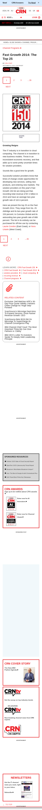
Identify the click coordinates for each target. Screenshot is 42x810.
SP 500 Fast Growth (32, 23)
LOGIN (34, 17)
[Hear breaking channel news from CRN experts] (12, 730)
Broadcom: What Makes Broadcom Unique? (20, 469)
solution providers (11, 273)
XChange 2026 (18, 23)
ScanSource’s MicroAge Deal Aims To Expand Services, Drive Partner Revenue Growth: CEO (20, 313)
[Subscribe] (26, 798)
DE (30, 11)
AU (12, 11)
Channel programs (11, 278)
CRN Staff (8, 63)
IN (8, 11)
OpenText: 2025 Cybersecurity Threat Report (20, 465)
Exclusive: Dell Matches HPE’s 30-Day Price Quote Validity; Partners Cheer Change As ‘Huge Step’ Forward (20, 304)
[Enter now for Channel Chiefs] (12, 525)
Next (8, 87)
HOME (5, 42)
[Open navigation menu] (4, 17)
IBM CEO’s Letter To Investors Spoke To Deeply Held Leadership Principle (20, 337)
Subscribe (8, 792)
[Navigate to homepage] (21, 13)
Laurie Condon (9, 226)
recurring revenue (11, 276)
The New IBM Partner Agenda (10, 669)
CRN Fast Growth (11, 270)
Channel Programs (11, 48)
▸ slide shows (14, 42)
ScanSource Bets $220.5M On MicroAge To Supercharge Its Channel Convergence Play (18, 321)
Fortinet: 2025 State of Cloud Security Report (20, 461)
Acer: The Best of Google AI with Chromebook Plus (22, 473)
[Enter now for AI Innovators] (12, 510)
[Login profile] (39, 17)
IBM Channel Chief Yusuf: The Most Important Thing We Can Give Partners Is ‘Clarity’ (21, 329)
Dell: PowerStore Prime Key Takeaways (19, 477)
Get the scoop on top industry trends (18, 700)
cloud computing (29, 273)
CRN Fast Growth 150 (26, 267)
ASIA (4, 11)
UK (34, 11)
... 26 (29, 80)
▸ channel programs (30, 42)
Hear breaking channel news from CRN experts (19, 718)
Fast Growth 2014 (30, 270)
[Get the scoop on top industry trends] (12, 710)
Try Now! (32, 3)
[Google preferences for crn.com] (11, 69)
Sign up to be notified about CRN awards (20, 492)
